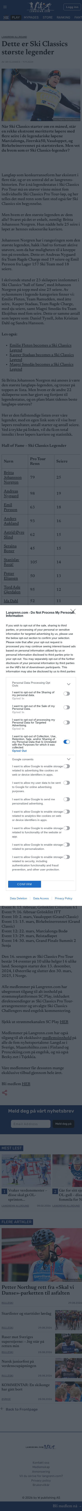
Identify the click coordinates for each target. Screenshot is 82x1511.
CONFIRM (24, 884)
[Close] (74, 613)
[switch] (66, 694)
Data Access (41, 898)
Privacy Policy (63, 898)
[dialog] (41, 755)
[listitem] (41, 684)
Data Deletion (18, 898)
